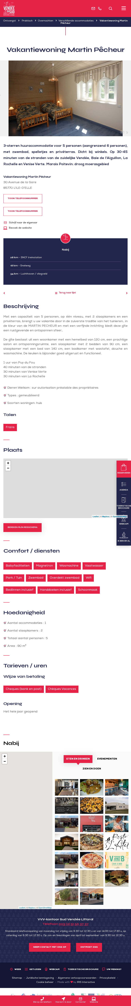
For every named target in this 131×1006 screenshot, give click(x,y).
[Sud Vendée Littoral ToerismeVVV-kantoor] (9, 8)
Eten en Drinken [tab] (78, 759)
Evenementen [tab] (107, 759)
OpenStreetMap (120, 516)
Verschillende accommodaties (76, 21)
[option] (65, 98)
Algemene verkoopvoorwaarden (77, 978)
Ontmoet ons (89, 947)
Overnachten (45, 21)
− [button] (8, 468)
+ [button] (8, 463)
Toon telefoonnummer (23, 199)
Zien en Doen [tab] (92, 769)
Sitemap (17, 978)
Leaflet (96, 516)
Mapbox (105, 516)
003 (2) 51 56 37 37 (74, 924)
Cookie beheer (45, 982)
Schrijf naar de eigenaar (22, 223)
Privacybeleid (107, 978)
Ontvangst (9, 21)
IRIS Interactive (86, 982)
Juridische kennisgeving (40, 978)
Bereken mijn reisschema (22, 528)
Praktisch (27, 21)
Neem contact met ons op (49, 947)
